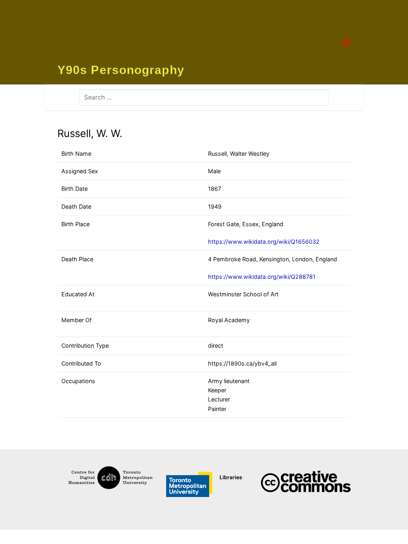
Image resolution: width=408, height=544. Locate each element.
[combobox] (203, 97)
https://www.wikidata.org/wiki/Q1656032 (264, 241)
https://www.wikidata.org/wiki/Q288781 (262, 276)
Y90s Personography (120, 70)
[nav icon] (346, 42)
